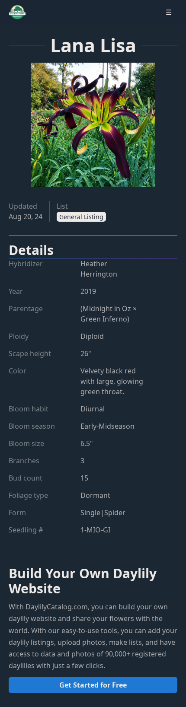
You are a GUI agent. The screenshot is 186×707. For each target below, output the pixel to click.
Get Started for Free (93, 685)
